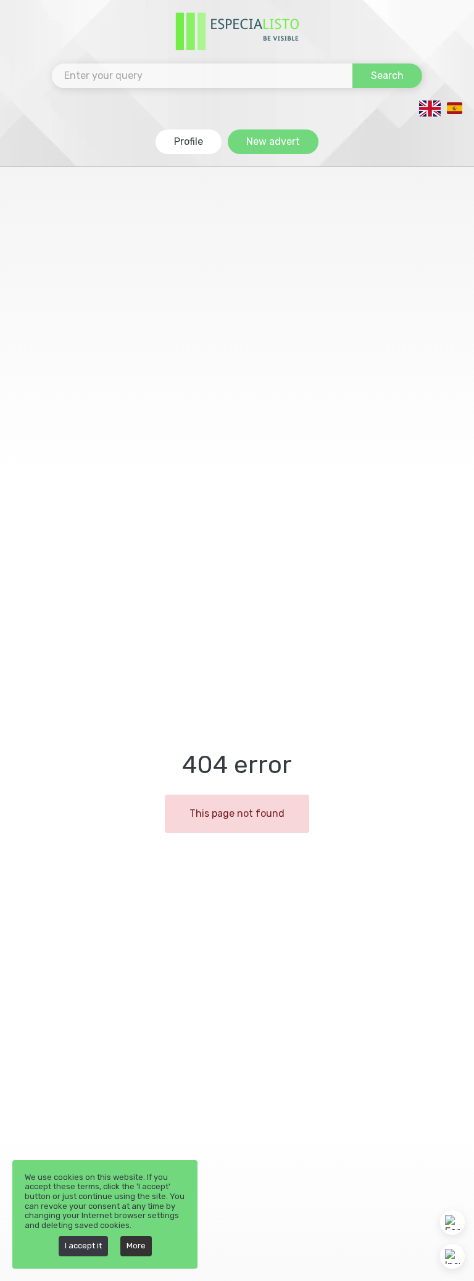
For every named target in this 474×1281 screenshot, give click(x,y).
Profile (188, 141)
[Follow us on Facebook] (452, 1222)
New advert (273, 141)
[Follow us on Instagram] (452, 1256)
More (136, 1245)
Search (387, 75)
